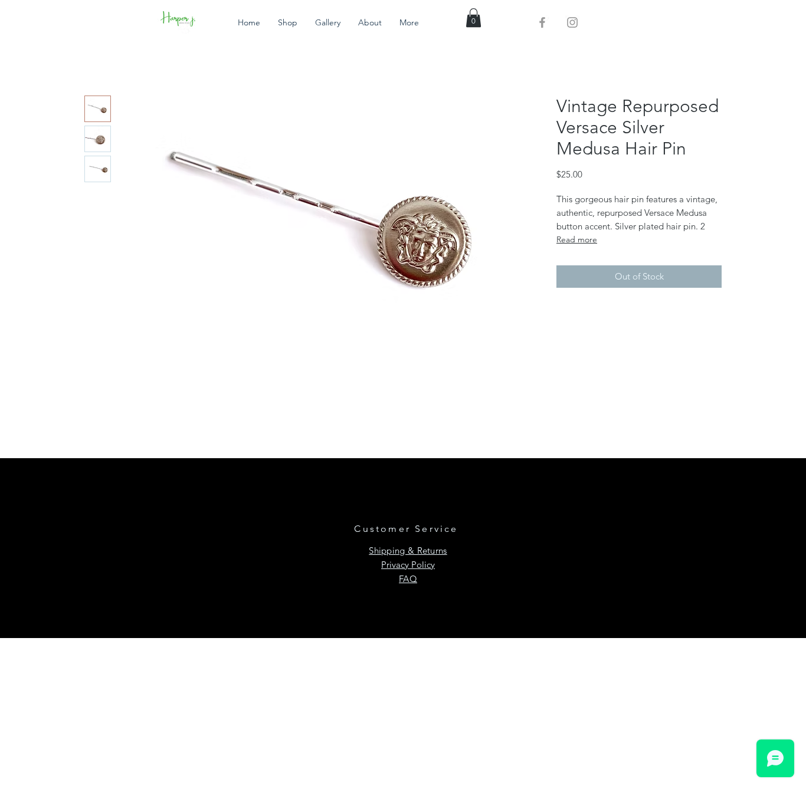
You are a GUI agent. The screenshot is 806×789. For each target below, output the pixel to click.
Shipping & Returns (408, 550)
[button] (473, 17)
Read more (576, 239)
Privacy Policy (408, 564)
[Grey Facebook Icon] (542, 22)
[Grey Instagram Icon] (572, 22)
